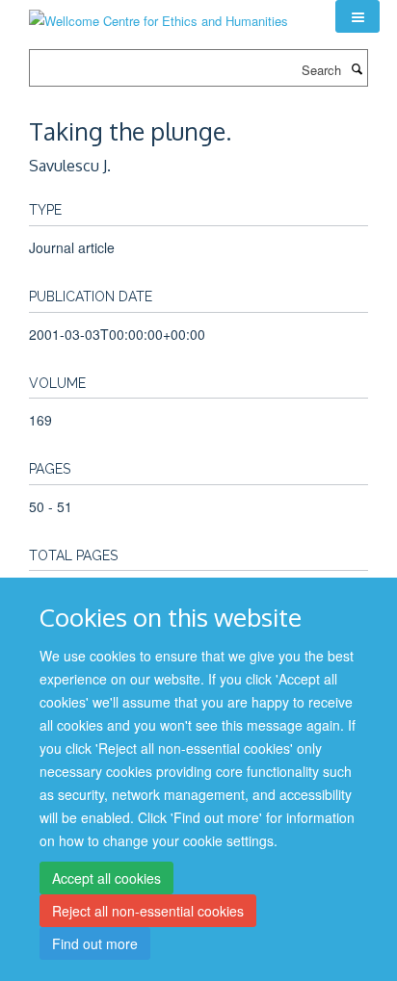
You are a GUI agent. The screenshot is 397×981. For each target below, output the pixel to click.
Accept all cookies (106, 878)
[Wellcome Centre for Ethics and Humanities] (158, 14)
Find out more (95, 943)
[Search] (356, 68)
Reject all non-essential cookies (148, 910)
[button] (357, 16)
